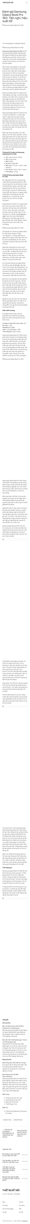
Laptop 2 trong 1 (7, 1119)
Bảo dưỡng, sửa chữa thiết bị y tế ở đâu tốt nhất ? (11, 1154)
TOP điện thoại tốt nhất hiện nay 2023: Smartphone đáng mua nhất (8, 1169)
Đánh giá (18, 43)
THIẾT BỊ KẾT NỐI (7, 3)
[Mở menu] (27, 3)
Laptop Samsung (18, 1119)
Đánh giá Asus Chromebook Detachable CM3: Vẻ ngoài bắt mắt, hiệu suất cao (8, 1133)
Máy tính (23, 43)
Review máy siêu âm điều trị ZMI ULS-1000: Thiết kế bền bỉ (10, 1178)
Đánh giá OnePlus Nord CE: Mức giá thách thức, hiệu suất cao (22, 1133)
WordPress (25, 1221)
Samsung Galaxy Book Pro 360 (12, 51)
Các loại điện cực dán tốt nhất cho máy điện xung (10, 1161)
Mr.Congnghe (9, 43)
